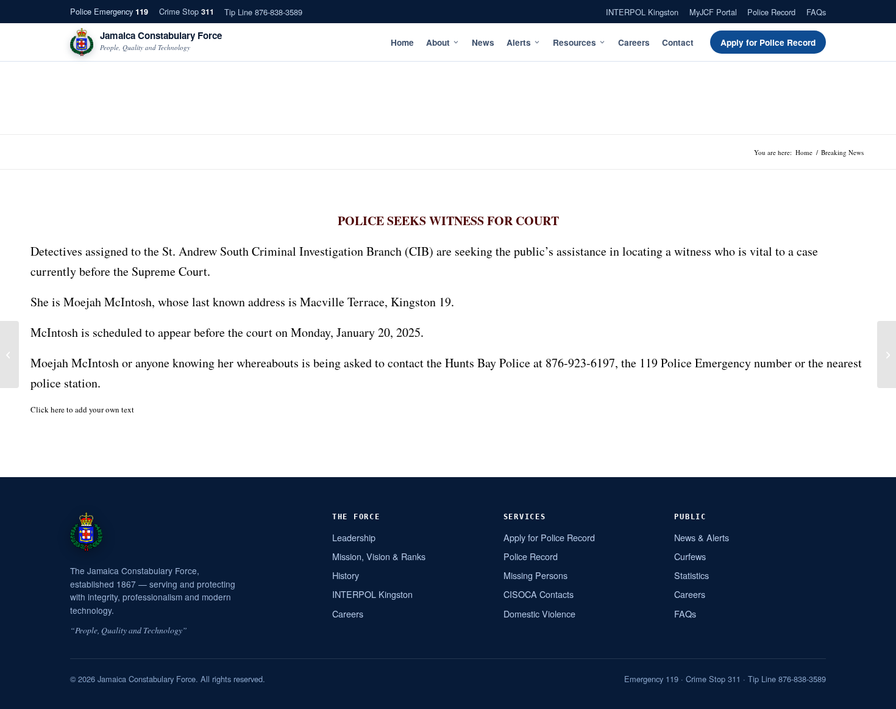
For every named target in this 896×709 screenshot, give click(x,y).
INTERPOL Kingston (642, 12)
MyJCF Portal (713, 12)
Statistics (691, 575)
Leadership (353, 537)
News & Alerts (701, 537)
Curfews (690, 556)
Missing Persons (535, 575)
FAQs (816, 12)
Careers (634, 42)
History (345, 575)
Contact (678, 42)
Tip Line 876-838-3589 (263, 12)
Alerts (519, 42)
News (483, 42)
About (438, 42)
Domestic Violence (539, 613)
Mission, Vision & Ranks (378, 556)
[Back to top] (871, 695)
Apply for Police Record (768, 42)
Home (402, 42)
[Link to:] (9, 354)
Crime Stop (186, 11)
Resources (574, 42)
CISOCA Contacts (538, 594)
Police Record (771, 12)
